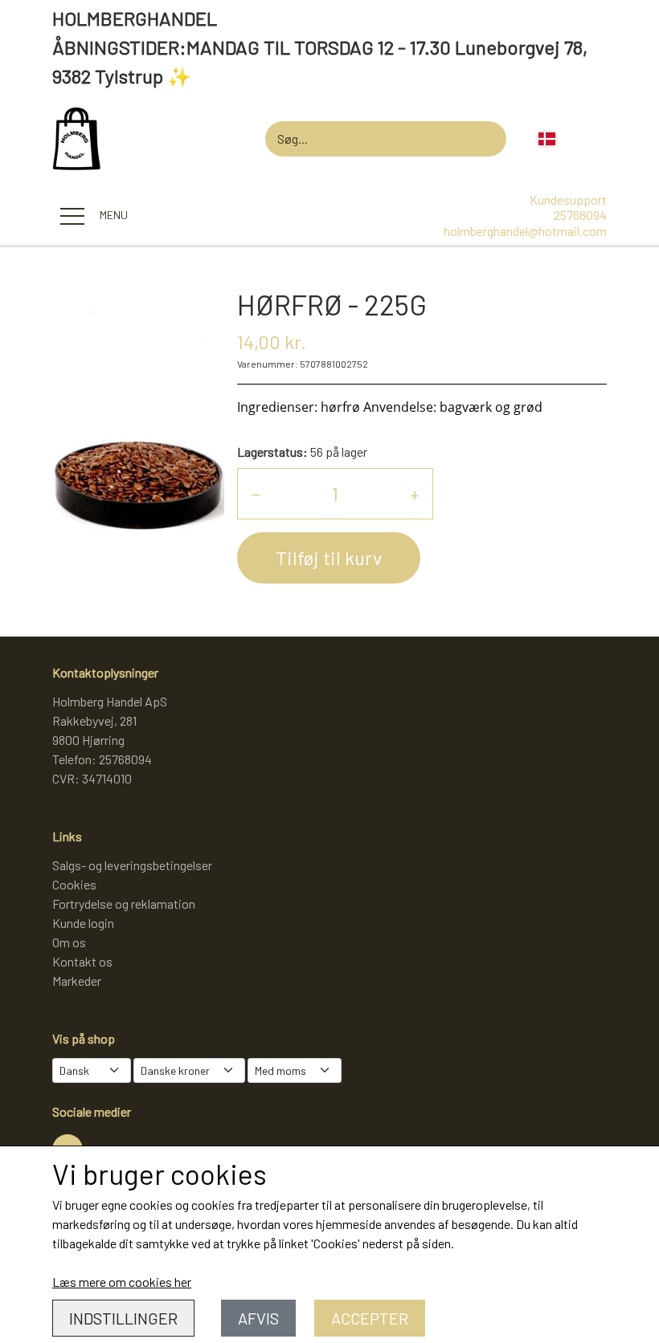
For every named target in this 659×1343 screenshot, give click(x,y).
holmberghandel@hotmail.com (525, 230)
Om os (69, 942)
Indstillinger (123, 1318)
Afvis (258, 1318)
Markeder (76, 980)
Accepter (369, 1318)
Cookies (74, 884)
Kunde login (83, 922)
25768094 (580, 214)
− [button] (255, 493)
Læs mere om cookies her (121, 1281)
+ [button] (415, 493)
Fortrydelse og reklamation (123, 903)
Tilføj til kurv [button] (329, 557)
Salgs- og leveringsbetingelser (132, 865)
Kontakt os (82, 961)
